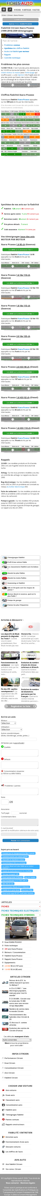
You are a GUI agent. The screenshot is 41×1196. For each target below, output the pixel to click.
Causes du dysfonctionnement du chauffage (17, 871)
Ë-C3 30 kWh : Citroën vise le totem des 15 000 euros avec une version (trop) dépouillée (19, 1002)
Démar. (3, 128)
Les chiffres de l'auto (14, 1152)
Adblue (23, 111)
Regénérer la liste (20, 706)
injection (21, 75)
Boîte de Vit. (19, 117)
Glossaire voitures (13, 1147)
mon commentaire (20, 840)
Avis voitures (11, 1090)
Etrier (2, 145)
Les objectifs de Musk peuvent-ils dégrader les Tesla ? (10, 636)
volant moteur (6, 72)
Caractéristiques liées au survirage (13, 863)
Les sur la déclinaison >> (20, 250)
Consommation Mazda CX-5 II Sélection (15, 887)
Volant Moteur (30, 111)
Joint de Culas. (5, 122)
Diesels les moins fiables (17, 578)
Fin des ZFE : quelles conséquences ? (9, 690)
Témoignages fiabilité (16, 557)
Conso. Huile (13, 122)
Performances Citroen (14, 1058)
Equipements (10, 962)
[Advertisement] (20, 179)
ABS (2, 151)
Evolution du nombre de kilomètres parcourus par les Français (30, 693)
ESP (6, 151)
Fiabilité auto (11, 1110)
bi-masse (16, 72)
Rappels (7, 54)
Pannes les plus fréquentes (18, 605)
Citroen (10, 15)
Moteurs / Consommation (15, 952)
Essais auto (10, 1095)
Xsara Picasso (18, 15)
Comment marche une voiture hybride (15, 856)
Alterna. (33, 122)
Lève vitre (20, 134)
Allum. (38, 122)
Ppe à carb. (26, 128)
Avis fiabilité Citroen (14, 1164)
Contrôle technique (12, 58)
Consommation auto (14, 1105)
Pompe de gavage (14, 600)
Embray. (37, 111)
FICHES (18, 10)
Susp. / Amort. (23, 140)
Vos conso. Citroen (13, 1169)
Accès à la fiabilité (16, 51)
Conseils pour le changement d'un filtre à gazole (18, 853)
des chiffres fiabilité (16, 48)
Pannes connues (12, 1119)
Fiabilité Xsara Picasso (13, 956)
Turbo (7, 117)
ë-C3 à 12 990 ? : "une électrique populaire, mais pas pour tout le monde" (18, 992)
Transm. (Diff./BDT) (33, 117)
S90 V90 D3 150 (7, 884)
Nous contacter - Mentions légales (20, 1183)
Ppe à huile (34, 128)
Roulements (33, 140)
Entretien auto (12, 1137)
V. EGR (11, 111)
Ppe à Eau (18, 128)
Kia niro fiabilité (30, 877)
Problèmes (12, 45)
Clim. (2, 134)
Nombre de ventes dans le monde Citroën (19, 1010)
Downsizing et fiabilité (16, 583)
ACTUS (37, 10)
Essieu (19, 145)
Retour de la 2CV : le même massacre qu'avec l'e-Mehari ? (19, 982)
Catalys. (16, 111)
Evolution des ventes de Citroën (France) (19, 1029)
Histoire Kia (26, 634)
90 (14, 966)
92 (13, 969)
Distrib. (24, 122)
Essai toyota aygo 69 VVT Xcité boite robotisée (18, 893)
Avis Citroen (10, 1073)
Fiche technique (11, 945)
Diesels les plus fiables (16, 573)
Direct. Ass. (10, 128)
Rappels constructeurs (15, 1124)
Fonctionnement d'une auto (17, 1142)
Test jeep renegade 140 (10, 874)
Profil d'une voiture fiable (17, 562)
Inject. (3, 117)
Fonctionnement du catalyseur (9, 663)
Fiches (4, 15)
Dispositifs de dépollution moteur (13, 860)
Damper (19, 122)
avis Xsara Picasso (13, 949)
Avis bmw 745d (27, 890)
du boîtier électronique (16, 487)
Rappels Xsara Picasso (13, 959)
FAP (20, 111)
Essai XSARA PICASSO (13, 942)
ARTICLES (27, 10)
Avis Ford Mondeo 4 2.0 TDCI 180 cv (14, 880)
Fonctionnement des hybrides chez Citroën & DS (19, 1016)
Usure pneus (13, 140)
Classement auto (13, 1100)
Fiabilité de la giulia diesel (10, 890)
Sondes (15, 134)
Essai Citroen (10, 1063)
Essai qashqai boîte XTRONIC (12, 877)
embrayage (30, 72)
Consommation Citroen (14, 1068)
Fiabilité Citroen (11, 1078)
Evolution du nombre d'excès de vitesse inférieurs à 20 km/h (30, 664)
